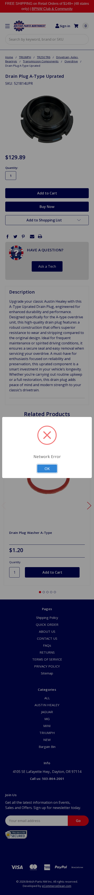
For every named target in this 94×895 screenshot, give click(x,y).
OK (47, 468)
